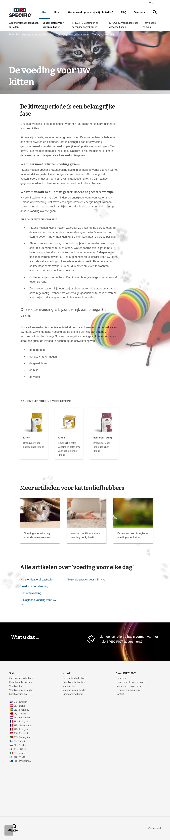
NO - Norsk (19, 713)
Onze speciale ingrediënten (130, 682)
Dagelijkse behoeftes (20, 682)
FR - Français (20, 721)
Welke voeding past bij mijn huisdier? (91, 12)
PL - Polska (19, 745)
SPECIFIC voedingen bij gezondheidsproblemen (85, 24)
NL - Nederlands (22, 717)
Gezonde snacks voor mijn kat (86, 579)
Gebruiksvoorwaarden (128, 690)
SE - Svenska (21, 709)
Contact (120, 694)
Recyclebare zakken (150, 24)
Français (151, 3)
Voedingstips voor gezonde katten (53, 24)
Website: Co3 (154, 828)
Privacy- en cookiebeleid (129, 686)
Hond (57, 12)
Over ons (139, 12)
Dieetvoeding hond (72, 694)
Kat (44, 12)
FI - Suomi (19, 741)
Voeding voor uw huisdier (34, 34)
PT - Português (21, 737)
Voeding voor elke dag (34, 586)
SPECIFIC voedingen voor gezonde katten (123, 24)
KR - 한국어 (20, 757)
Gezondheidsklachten (21, 678)
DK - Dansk (19, 705)
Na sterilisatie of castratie (36, 579)
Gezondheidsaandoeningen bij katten (24, 24)
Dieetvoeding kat (18, 694)
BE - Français (20, 729)
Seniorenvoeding (31, 593)
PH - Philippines (22, 761)
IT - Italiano (19, 753)
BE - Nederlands (22, 725)
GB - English (20, 701)
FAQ (123, 12)
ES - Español (20, 733)
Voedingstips (16, 686)
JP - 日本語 (19, 749)
